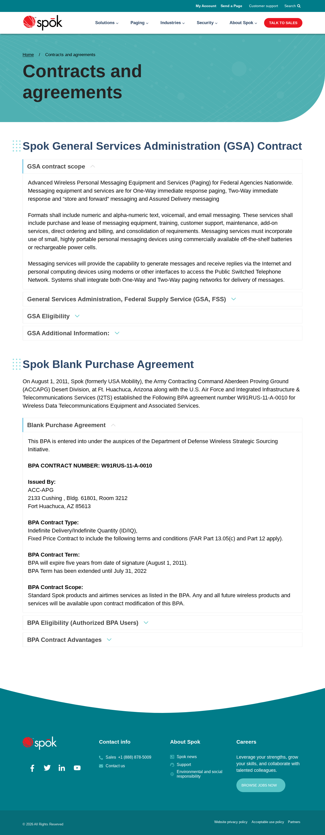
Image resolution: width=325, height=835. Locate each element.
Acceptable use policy (268, 822)
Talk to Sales (283, 23)
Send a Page (231, 6)
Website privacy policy (231, 822)
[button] (117, 23)
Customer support (263, 6)
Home (28, 54)
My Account (206, 6)
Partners (294, 822)
